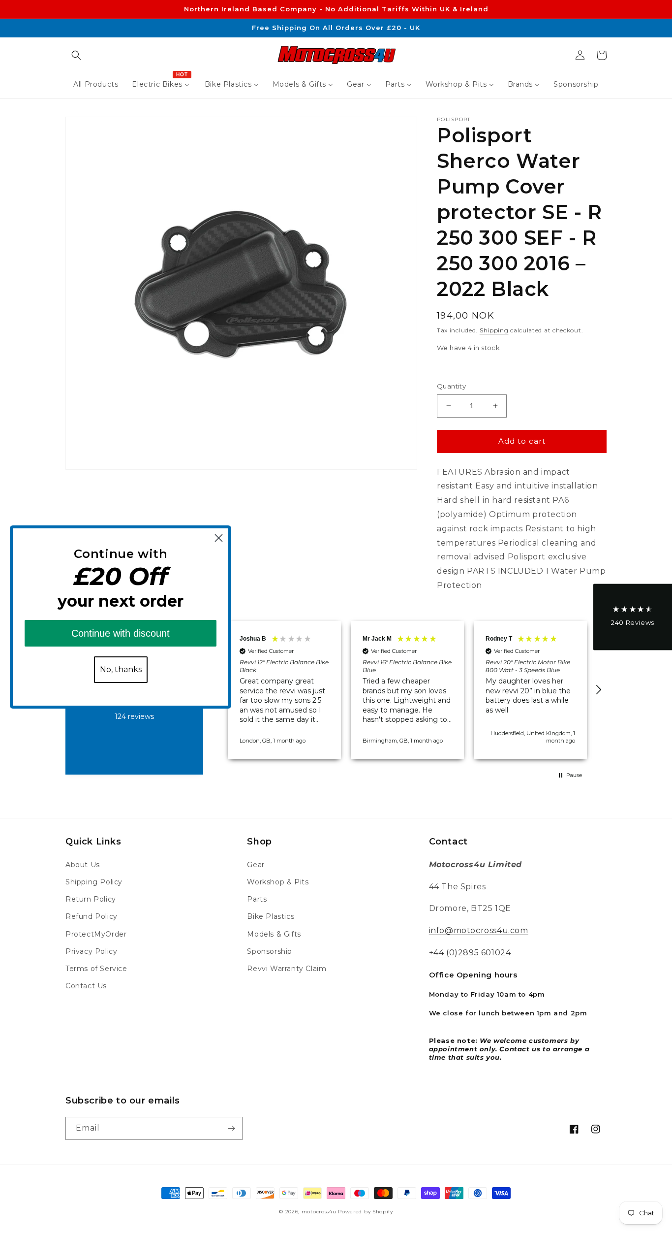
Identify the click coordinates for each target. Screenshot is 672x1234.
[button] (76, 55)
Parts (257, 899)
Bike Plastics (270, 916)
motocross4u (319, 1211)
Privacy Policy (91, 951)
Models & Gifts (274, 934)
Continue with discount (120, 633)
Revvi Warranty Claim (286, 968)
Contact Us (86, 985)
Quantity (451, 386)
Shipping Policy (93, 881)
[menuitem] (95, 84)
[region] (407, 690)
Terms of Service (96, 968)
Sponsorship (269, 951)
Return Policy (90, 899)
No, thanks (121, 669)
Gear (255, 864)
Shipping (494, 330)
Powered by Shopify (365, 1211)
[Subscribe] (231, 1128)
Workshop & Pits (277, 881)
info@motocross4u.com (478, 930)
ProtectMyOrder (95, 934)
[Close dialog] (218, 538)
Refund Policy (91, 916)
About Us (82, 864)
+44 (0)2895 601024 (470, 952)
